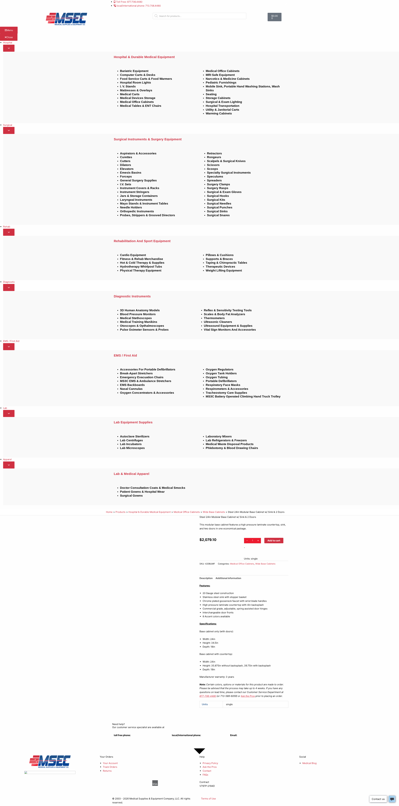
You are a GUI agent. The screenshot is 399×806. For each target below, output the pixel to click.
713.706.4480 (179, 739)
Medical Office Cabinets (242, 563)
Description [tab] (206, 578)
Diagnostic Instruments (132, 296)
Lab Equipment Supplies (133, 422)
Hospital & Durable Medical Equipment (144, 57)
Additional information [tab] (228, 578)
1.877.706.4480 (122, 739)
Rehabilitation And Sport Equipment (142, 241)
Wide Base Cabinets (265, 563)
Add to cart (273, 540)
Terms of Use (208, 798)
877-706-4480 (208, 696)
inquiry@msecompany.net (244, 739)
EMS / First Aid (125, 355)
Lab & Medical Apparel (131, 474)
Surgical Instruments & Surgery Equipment (148, 139)
